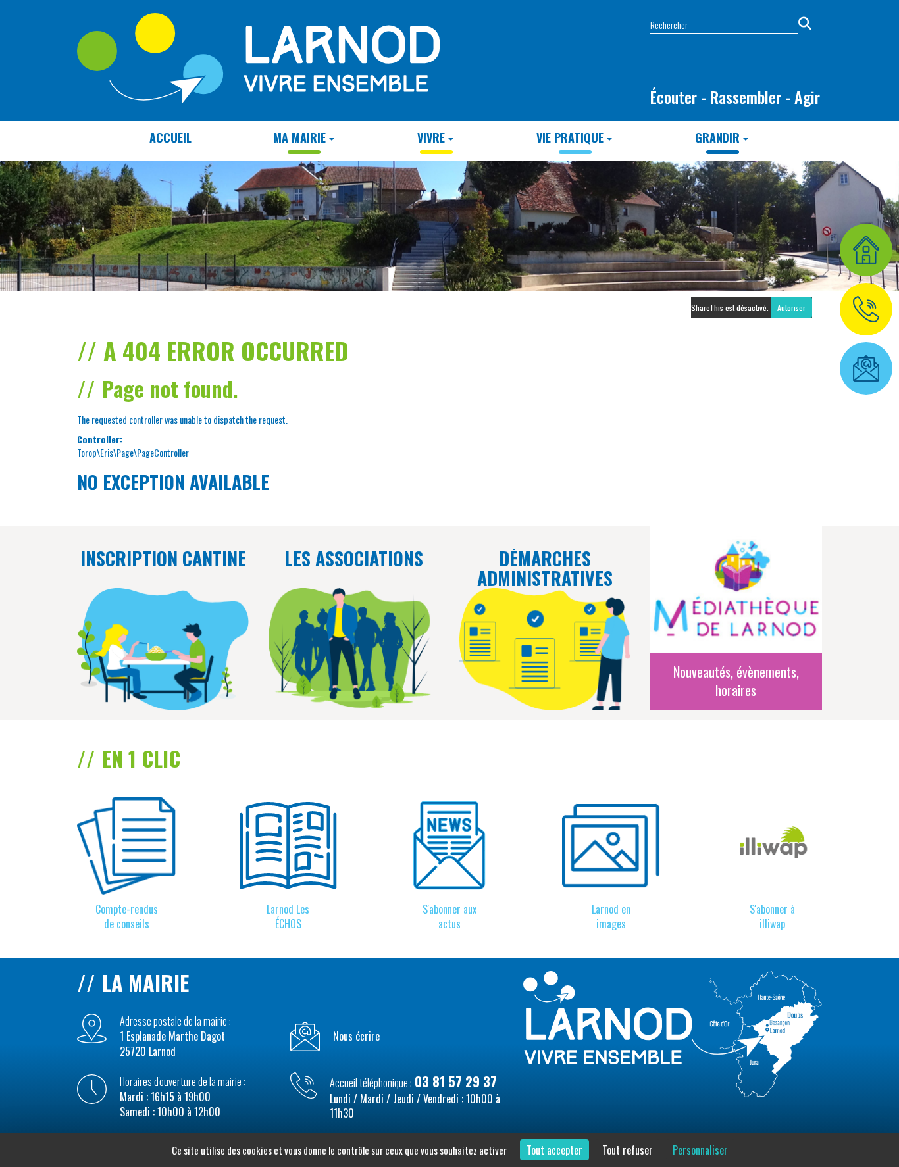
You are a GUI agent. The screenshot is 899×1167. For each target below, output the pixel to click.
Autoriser (791, 307)
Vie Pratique (570, 137)
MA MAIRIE (299, 137)
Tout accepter (554, 1150)
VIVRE (431, 137)
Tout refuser (627, 1150)
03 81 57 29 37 (456, 1081)
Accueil (170, 137)
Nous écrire (356, 1036)
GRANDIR (717, 137)
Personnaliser (700, 1150)
